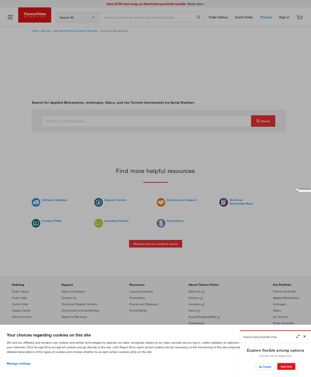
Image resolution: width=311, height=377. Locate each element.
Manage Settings (19, 363)
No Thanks (265, 366)
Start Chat (286, 366)
